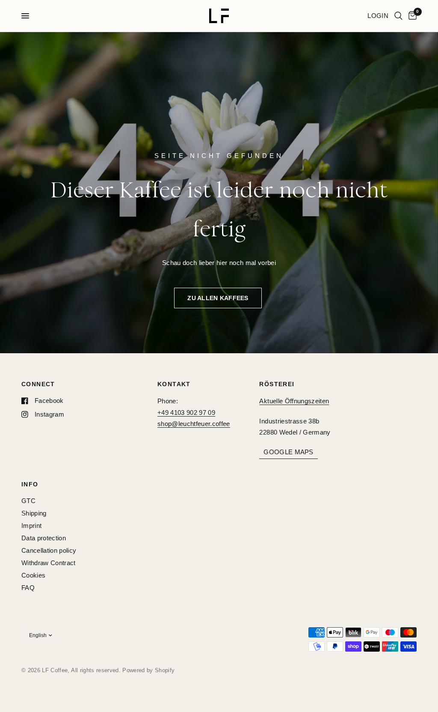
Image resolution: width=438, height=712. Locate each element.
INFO (29, 484)
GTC (28, 500)
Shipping (34, 513)
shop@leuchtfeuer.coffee (193, 423)
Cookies (33, 575)
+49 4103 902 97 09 (186, 412)
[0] (411, 16)
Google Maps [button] (288, 452)
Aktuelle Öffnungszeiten (294, 401)
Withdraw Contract (48, 562)
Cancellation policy (48, 550)
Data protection (43, 538)
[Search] (398, 16)
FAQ (28, 587)
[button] (217, 298)
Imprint (31, 525)
